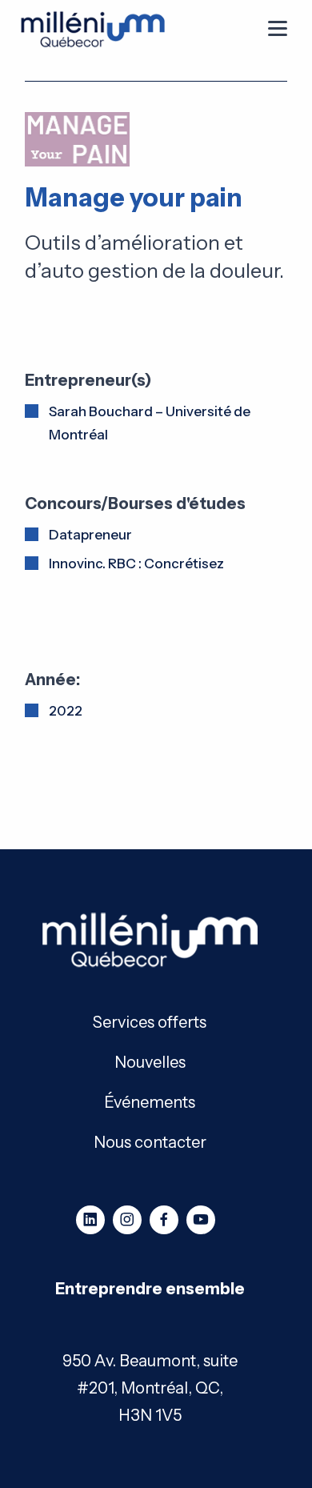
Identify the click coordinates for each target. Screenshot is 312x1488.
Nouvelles (150, 1061)
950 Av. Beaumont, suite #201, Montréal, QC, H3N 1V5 (150, 1388)
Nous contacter (150, 1141)
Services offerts (149, 1021)
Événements (149, 1101)
